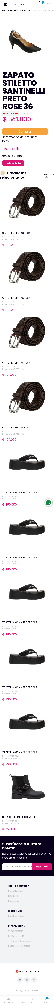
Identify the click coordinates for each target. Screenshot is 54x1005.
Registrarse (42, 867)
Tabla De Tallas (13, 163)
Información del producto (20, 137)
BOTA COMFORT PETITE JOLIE (19, 817)
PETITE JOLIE (14, 496)
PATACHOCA (13, 237)
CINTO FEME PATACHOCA (16, 233)
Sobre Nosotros (15, 891)
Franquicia (13, 896)
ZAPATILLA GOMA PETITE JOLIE (20, 492)
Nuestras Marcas (16, 916)
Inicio (4, 10)
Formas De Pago (16, 936)
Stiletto (26, 10)
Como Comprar (15, 931)
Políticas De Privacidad (19, 946)
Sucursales (13, 901)
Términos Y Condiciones (19, 941)
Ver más (46, 176)
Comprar (25, 131)
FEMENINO (14, 10)
